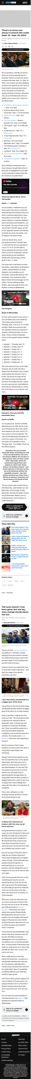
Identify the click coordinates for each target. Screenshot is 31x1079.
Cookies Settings (7, 1060)
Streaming (10, 585)
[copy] (12, 46)
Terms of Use (22, 1048)
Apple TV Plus (10, 1025)
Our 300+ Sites (23, 1042)
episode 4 (13, 153)
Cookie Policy (6, 1052)
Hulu (10, 581)
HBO (22, 581)
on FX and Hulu (15, 148)
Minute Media (11, 1064)
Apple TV (21, 998)
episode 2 (12, 159)
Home (3, 592)
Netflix (16, 581)
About (3, 1039)
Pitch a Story (22, 1045)
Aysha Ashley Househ (10, 43)
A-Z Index (21, 1055)
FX (4, 581)
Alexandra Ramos (9, 622)
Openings (21, 1039)
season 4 (20, 650)
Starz (4, 585)
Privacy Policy (6, 1048)
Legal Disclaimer (24, 1052)
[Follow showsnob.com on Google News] (26, 516)
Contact (4, 1042)
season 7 (11, 120)
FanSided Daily (6, 1045)
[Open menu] (3, 3)
